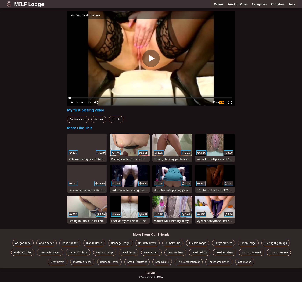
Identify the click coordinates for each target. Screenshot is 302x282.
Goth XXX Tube (22, 252)
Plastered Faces (82, 261)
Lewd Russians (224, 252)
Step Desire (162, 261)
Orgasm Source (279, 252)
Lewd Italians (175, 252)
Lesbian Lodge (104, 252)
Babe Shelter (69, 243)
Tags (292, 4)
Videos (218, 4)
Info (117, 119)
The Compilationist (189, 261)
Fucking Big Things (275, 243)
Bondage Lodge (120, 243)
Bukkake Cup (172, 243)
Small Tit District (137, 261)
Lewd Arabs (128, 252)
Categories (259, 4)
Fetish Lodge (248, 243)
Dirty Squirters (223, 243)
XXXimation (244, 261)
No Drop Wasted (251, 252)
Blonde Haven (94, 243)
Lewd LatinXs (199, 252)
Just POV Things (78, 252)
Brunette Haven (147, 243)
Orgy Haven (57, 261)
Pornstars (278, 4)
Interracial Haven (50, 252)
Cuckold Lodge (197, 243)
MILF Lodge (29, 4)
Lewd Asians (151, 252)
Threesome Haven (218, 261)
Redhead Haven (109, 261)
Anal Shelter (46, 243)
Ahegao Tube (23, 243)
